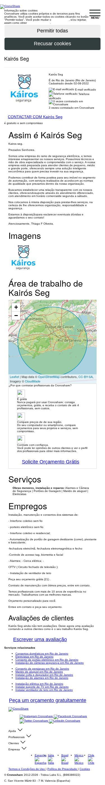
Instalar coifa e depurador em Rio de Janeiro (44, 674)
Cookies (85, 768)
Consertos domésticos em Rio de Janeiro (41, 653)
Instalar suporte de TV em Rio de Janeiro (42, 686)
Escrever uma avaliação (40, 639)
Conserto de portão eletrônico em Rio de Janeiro (46, 659)
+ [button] (16, 307)
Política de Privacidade (62, 768)
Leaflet (14, 376)
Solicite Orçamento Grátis (50, 462)
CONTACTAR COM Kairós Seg (35, 117)
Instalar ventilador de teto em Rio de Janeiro (44, 689)
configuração (60, 19)
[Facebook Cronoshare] (70, 716)
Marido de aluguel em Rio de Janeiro (39, 671)
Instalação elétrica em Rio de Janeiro (39, 683)
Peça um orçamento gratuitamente (47, 700)
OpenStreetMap (49, 376)
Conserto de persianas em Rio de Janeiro (42, 668)
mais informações (39, 22)
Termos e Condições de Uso (27, 768)
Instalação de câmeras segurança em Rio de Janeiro (49, 662)
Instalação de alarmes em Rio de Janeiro (41, 677)
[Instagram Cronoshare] (37, 716)
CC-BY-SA (85, 376)
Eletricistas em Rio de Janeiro (34, 656)
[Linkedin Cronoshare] (64, 720)
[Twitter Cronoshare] (34, 720)
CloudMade (32, 381)
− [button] (16, 315)
